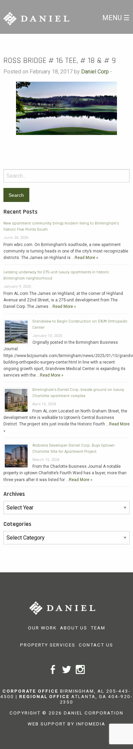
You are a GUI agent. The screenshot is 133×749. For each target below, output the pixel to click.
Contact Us (96, 645)
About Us (73, 627)
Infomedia (90, 723)
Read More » (86, 257)
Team (98, 627)
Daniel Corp (95, 71)
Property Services (47, 645)
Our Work (42, 627)
